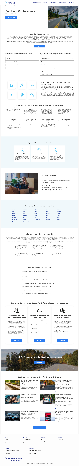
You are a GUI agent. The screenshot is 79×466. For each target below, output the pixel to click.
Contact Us (71, 2)
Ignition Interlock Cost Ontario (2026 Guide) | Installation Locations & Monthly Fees (63, 382)
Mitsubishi (48, 219)
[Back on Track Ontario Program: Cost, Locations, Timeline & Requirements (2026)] (12, 385)
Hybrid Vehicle (26, 221)
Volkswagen (59, 221)
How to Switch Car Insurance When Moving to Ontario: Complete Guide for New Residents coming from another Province (64, 397)
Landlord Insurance (36, 2)
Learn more (16, 340)
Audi (13, 211)
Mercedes (48, 213)
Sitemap (45, 459)
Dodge (13, 221)
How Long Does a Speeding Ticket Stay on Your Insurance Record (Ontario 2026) (28, 396)
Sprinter (58, 213)
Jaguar (36, 213)
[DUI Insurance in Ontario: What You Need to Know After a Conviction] (47, 416)
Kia (35, 217)
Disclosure (31, 459)
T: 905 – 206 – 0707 (32, 453)
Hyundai (36, 209)
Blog (41, 439)
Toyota (58, 219)
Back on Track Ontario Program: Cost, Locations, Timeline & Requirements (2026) (29, 382)
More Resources (39, 427)
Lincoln (47, 209)
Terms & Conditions (39, 459)
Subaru (58, 215)
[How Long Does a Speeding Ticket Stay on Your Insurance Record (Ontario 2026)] (12, 399)
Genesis (25, 215)
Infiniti (36, 211)
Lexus (36, 221)
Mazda (47, 211)
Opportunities (8, 442)
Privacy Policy (25, 459)
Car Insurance (45, 2)
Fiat (24, 211)
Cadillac (14, 217)
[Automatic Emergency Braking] (12, 416)
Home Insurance (53, 2)
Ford (24, 213)
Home (6, 5)
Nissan (47, 221)
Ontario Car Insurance (17, 5)
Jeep (36, 215)
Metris (47, 215)
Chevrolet (14, 219)
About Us (7, 439)
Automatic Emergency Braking (29, 411)
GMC (24, 217)
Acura (13, 209)
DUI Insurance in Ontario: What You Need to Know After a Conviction (64, 413)
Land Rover (37, 219)
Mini (47, 217)
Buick (13, 215)
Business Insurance (63, 2)
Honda (24, 219)
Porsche (58, 209)
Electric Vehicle (26, 209)
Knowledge (43, 441)
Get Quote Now (11, 17)
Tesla (58, 217)
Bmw (13, 213)
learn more (22, 391)
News (42, 442)
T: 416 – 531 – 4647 (8, 453)
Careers (6, 441)
